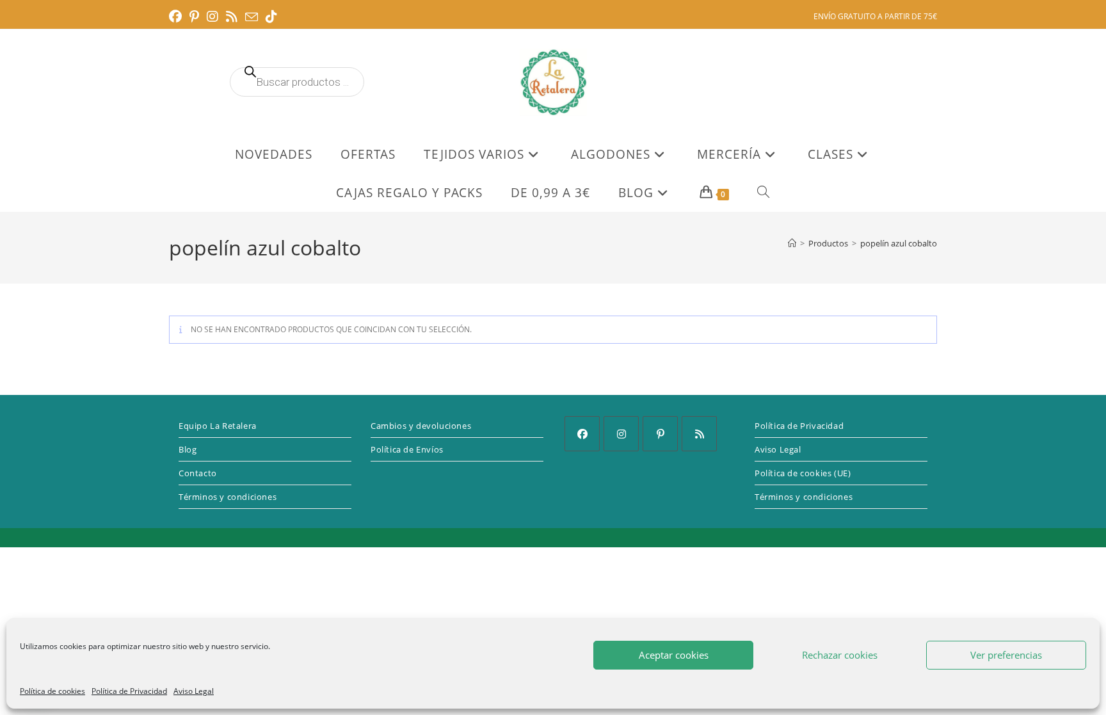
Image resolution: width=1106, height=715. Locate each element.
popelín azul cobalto (898, 243)
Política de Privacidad (129, 691)
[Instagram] (621, 433)
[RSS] (699, 433)
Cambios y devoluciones (421, 425)
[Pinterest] (660, 433)
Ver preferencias (1006, 654)
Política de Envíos (407, 449)
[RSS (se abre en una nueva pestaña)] (231, 16)
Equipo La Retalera (218, 425)
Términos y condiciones (227, 496)
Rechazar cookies (840, 654)
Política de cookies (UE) (803, 473)
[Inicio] (792, 243)
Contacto (198, 473)
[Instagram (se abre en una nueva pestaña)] (212, 16)
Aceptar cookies (674, 654)
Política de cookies (52, 691)
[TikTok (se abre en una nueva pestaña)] (271, 16)
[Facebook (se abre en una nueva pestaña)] (177, 16)
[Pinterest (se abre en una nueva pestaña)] (194, 16)
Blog (187, 449)
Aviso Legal (193, 691)
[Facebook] (582, 433)
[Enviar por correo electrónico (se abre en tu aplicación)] (251, 17)
